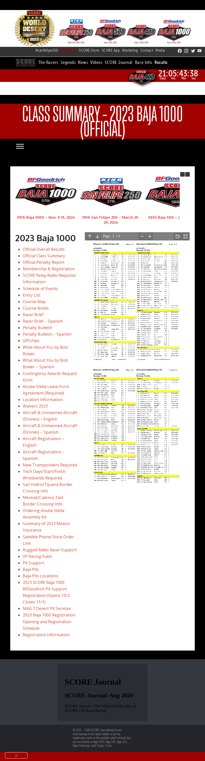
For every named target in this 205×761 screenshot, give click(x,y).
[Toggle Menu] (25, 146)
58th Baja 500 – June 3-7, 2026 (175, 217)
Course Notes (36, 308)
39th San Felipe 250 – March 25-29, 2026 (111, 219)
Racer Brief (33, 314)
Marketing (130, 50)
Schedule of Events (40, 288)
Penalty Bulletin (37, 327)
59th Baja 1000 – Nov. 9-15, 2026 (46, 217)
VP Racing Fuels (37, 556)
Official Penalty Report (43, 262)
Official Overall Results (43, 249)
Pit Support (33, 563)
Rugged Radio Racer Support (50, 550)
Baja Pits (31, 569)
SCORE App (111, 50)
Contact (146, 50)
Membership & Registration (49, 269)
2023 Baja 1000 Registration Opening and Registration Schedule (49, 621)
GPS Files (31, 340)
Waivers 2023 (35, 406)
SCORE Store (89, 50)
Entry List (31, 295)
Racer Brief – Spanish (43, 321)
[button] (48, 61)
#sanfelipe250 (47, 50)
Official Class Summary (44, 256)
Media (160, 50)
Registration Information (46, 635)
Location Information (43, 399)
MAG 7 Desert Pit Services (47, 608)
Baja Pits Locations (40, 576)
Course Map (34, 301)
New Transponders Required (50, 465)
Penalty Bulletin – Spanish (47, 334)
